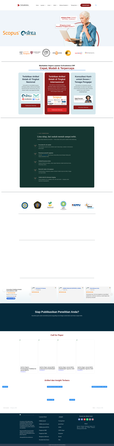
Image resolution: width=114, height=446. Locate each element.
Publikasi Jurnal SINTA (44, 427)
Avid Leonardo (6, 407)
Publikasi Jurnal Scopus (44, 424)
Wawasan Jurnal (51, 399)
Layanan (42, 5)
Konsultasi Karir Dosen (44, 439)
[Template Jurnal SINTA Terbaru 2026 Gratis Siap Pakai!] (57, 404)
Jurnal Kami (60, 424)
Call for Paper (61, 430)
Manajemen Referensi (44, 436)
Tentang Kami (74, 5)
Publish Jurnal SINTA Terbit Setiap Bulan (58, 395)
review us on (10, 298)
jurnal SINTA (45, 155)
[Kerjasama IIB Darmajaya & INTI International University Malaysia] (23, 398)
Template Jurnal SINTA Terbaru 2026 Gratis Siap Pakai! (55, 408)
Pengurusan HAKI (43, 433)
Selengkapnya (23, 371)
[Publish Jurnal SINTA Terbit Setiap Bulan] (68, 391)
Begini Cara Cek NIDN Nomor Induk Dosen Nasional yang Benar (79, 408)
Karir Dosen (5, 386)
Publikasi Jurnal (42, 421)
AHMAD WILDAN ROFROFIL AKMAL (72, 288)
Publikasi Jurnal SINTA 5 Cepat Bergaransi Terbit (102, 404)
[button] (45, 5)
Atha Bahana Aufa (94, 288)
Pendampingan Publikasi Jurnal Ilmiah (55, 386)
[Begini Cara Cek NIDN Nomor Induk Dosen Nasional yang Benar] (79, 404)
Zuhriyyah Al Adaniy (41, 288)
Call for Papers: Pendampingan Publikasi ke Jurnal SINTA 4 (28, 369)
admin (94, 407)
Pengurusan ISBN (43, 430)
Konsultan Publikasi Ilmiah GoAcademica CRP (14, 290)
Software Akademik (63, 5)
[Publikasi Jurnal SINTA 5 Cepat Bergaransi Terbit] (102, 398)
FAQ (59, 439)
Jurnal (49, 5)
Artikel (54, 5)
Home (37, 5)
